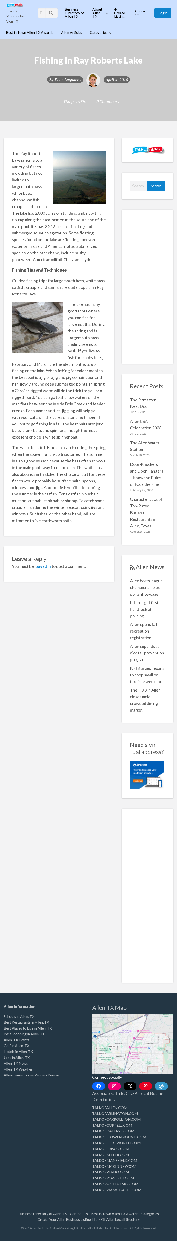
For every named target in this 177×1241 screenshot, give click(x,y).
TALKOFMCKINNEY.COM (114, 1166)
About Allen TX (97, 12)
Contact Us (141, 13)
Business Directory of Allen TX (74, 12)
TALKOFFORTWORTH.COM (116, 1142)
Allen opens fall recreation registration (143, 631)
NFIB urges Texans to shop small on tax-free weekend (147, 675)
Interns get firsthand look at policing (145, 609)
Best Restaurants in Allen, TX (26, 1022)
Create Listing (119, 15)
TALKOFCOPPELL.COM (112, 1125)
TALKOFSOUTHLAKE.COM (115, 1184)
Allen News (150, 566)
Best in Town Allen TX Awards (29, 32)
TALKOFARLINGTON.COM (115, 1113)
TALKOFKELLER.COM (110, 1154)
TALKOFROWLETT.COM (113, 1178)
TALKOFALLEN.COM (109, 1107)
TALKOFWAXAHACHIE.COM (117, 1190)
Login (163, 13)
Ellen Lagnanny (68, 79)
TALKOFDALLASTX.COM (113, 1131)
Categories (98, 32)
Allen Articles (71, 32)
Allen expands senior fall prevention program (147, 653)
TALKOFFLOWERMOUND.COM (119, 1137)
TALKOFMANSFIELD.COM (114, 1160)
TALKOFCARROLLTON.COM (116, 1119)
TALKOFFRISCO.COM (110, 1148)
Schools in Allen (16, 1016)
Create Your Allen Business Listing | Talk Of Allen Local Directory (89, 1219)
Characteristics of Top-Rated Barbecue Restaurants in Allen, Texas (146, 512)
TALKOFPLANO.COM (110, 1172)
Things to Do (74, 101)
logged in (43, 566)
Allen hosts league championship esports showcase (146, 587)
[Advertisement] (147, 287)
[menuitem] (74, 13)
